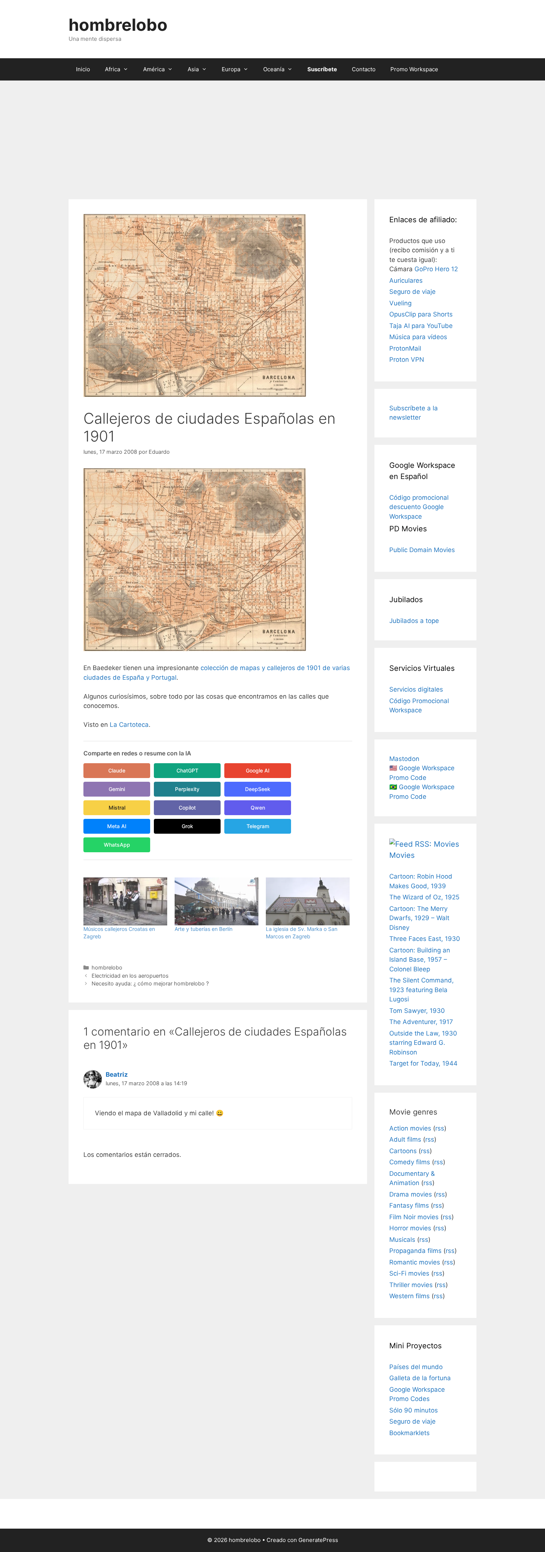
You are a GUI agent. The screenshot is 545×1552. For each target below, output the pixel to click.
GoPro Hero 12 (436, 269)
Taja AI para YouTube (421, 325)
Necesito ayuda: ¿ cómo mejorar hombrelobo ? (150, 983)
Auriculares (406, 280)
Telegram (258, 826)
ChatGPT (187, 770)
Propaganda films (415, 1250)
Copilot (187, 807)
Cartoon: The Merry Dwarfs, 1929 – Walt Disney (419, 918)
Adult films (405, 1139)
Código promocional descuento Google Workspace (419, 507)
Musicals (402, 1239)
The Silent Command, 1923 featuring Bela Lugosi (421, 990)
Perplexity (187, 789)
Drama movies (410, 1194)
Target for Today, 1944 (423, 1063)
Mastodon (404, 758)
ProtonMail (405, 348)
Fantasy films (409, 1205)
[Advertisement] (272, 136)
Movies (401, 855)
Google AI (258, 770)
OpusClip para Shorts (421, 314)
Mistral (117, 807)
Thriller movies (411, 1285)
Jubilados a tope (414, 620)
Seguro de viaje (412, 291)
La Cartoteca (129, 724)
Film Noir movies (414, 1217)
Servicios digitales (416, 689)
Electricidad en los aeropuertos (130, 975)
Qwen (258, 807)
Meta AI (116, 826)
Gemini (117, 789)
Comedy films (409, 1162)
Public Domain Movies (422, 550)
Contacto (364, 69)
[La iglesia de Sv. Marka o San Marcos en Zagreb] (308, 901)
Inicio (83, 69)
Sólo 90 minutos (413, 1410)
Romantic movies (414, 1262)
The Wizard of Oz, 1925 (424, 897)
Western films (409, 1296)
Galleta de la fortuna (420, 1378)
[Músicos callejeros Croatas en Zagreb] (125, 901)
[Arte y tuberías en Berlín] (216, 901)
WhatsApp (117, 844)
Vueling (400, 303)
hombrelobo (118, 24)
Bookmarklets (409, 1433)
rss (439, 1128)
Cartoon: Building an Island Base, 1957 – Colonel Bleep (419, 959)
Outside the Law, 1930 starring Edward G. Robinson (423, 1043)
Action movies (410, 1128)
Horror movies (410, 1228)
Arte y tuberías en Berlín (203, 929)
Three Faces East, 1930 (424, 938)
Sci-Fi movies (409, 1273)
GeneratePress (318, 1539)
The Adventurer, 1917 (421, 1022)
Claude (116, 770)
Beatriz (117, 1074)
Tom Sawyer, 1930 (417, 1010)
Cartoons (403, 1151)
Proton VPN (406, 359)
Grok (187, 826)
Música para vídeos (418, 337)
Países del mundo (416, 1367)
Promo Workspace (414, 69)
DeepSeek (257, 789)
